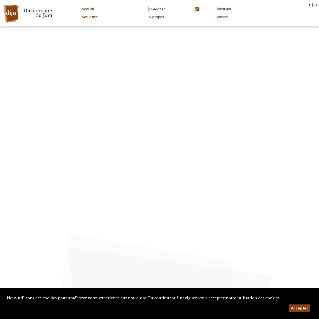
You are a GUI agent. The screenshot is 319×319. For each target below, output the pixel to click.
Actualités (90, 17)
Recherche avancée (191, 15)
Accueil (88, 9)
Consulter (223, 9)
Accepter (299, 308)
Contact (221, 17)
